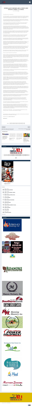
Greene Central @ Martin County (10, 204)
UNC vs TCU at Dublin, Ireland (9, 192)
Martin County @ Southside (9, 199)
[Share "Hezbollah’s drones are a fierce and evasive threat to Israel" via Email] (22, 123)
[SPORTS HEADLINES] (19, 135)
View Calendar (4, 214)
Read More (4, 118)
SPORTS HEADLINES (19, 138)
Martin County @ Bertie (8, 189)
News (18, 10)
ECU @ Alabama (7, 197)
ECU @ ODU (6, 209)
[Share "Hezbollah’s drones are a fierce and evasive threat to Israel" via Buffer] (19, 123)
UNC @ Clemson (7, 207)
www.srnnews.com (12, 116)
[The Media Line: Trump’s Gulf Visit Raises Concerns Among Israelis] (5, 134)
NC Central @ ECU (7, 212)
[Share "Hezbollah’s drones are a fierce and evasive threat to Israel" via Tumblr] (15, 123)
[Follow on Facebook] (28, 405)
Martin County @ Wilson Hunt (9, 194)
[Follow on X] (29, 405)
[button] (16, 157)
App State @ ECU (7, 202)
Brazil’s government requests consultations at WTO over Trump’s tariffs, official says (26, 139)
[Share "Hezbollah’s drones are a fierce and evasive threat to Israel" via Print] (24, 123)
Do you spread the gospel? (12, 138)
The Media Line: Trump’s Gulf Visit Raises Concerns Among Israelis (5, 137)
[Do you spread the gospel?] (12, 135)
